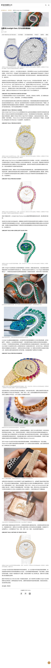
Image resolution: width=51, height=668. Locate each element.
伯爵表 (42, 34)
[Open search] (46, 5)
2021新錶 (20, 34)
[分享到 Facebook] (21, 593)
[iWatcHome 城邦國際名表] (6, 5)
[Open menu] (49, 5)
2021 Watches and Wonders (9, 34)
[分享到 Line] (29, 593)
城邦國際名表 (4, 10)
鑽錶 (47, 34)
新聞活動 (10, 10)
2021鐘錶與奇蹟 (29, 34)
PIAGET (36, 34)
